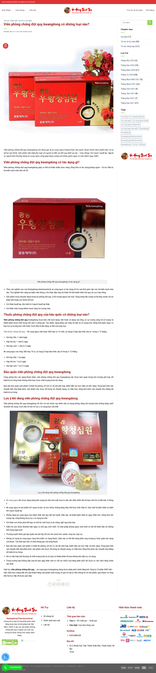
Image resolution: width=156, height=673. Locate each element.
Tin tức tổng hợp (10, 21)
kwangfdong (126, 144)
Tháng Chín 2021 (128, 89)
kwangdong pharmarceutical (132, 140)
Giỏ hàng (150, 10)
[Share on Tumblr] (67, 584)
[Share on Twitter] (54, 584)
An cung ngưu (12, 500)
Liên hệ (32, 10)
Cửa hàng (19, 10)
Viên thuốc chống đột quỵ (14, 332)
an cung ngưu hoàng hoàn (131, 124)
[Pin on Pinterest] (63, 584)
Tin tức (135, 144)
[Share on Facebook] (50, 584)
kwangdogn (144, 128)
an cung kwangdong (136, 117)
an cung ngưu (126, 121)
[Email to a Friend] (59, 584)
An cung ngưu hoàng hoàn (41, 666)
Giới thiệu (6, 10)
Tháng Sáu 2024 (127, 65)
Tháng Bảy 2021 (128, 98)
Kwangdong (126, 132)
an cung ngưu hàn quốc (130, 128)
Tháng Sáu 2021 (127, 103)
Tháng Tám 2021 (128, 93)
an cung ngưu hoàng (140, 121)
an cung (124, 117)
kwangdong (27, 31)
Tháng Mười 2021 (128, 84)
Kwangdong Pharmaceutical (131, 136)
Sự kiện (124, 37)
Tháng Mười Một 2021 (130, 79)
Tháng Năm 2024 (128, 70)
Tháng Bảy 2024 (128, 60)
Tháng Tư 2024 (127, 75)
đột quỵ (142, 144)
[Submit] (149, 22)
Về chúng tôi (71, 666)
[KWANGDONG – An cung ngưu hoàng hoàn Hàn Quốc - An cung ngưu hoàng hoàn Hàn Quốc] (78, 10)
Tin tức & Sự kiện (135, 10)
